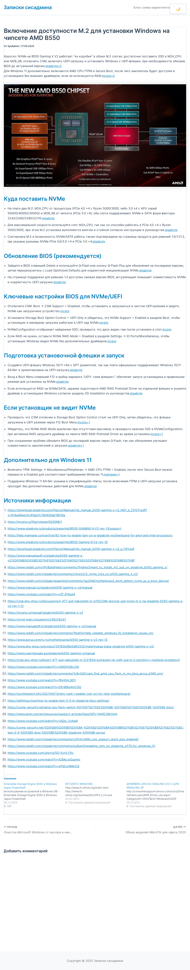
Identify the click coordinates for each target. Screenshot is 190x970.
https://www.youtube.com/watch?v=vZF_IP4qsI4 (41, 594)
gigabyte (48, 218)
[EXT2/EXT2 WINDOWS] (96, 793)
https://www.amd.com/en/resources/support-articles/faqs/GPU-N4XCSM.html (62, 714)
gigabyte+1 (76, 445)
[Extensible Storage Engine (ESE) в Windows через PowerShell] (34, 795)
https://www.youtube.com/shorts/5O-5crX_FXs (40, 753)
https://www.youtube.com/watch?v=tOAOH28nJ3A (43, 667)
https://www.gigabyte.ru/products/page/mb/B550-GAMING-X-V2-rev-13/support (64, 528)
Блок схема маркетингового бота (158, 7)
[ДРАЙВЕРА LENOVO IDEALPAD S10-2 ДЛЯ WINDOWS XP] (157, 795)
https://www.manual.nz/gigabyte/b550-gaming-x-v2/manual (50, 587)
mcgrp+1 (84, 422)
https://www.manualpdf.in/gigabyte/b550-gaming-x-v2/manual (52, 626)
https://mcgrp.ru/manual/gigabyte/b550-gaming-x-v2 (45, 612)
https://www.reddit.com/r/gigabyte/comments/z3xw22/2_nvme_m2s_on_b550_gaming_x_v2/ (73, 574)
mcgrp (64, 311)
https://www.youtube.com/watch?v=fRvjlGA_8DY (42, 680)
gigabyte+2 (53, 66)
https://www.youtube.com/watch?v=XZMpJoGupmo (44, 759)
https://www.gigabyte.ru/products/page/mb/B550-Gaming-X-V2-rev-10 (58, 542)
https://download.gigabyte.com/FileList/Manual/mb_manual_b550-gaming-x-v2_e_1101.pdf (71, 549)
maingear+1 (112, 474)
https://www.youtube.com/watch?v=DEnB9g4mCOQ (44, 687)
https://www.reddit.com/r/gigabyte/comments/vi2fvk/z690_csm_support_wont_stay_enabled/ (73, 739)
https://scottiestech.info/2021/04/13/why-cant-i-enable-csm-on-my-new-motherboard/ (69, 694)
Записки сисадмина (28, 7)
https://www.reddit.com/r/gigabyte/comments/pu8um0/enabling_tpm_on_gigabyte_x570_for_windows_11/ (81, 746)
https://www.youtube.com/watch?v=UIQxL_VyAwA (43, 721)
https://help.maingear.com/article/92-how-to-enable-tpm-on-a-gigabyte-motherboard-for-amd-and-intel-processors (90, 535)
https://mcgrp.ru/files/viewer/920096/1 (35, 522)
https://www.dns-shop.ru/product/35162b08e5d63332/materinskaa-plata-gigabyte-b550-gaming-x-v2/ (81, 646)
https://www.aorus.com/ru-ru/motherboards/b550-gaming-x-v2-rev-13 (57, 640)
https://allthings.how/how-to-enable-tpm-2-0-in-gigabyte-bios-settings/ (58, 700)
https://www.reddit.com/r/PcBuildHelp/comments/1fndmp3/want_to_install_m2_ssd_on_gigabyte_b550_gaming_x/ (87, 567)
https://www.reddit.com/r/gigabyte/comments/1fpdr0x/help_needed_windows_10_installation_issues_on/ (80, 633)
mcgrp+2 (108, 76)
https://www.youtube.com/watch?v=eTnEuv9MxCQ (43, 766)
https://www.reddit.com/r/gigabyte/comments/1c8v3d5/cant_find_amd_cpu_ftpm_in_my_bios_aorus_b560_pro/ (85, 673)
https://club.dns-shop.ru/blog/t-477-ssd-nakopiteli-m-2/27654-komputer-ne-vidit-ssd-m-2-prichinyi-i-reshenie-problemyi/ (94, 660)
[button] (178, 9)
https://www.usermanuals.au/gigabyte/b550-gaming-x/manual (51, 653)
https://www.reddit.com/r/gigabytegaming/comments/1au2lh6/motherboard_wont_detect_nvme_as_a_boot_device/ (88, 581)
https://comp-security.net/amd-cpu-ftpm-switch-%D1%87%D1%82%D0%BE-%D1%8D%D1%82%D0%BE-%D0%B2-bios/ (91, 707)
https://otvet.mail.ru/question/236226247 (37, 619)
